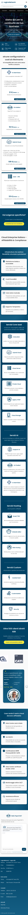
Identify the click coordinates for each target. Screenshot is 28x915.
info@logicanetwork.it (11, 896)
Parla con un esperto (14, 34)
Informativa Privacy (5, 908)
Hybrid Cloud (12, 10)
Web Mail (3, 904)
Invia (24, 849)
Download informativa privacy (17, 852)
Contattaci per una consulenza (14, 223)
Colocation (4, 10)
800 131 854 (9, 893)
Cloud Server (20, 10)
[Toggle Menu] (26, 2)
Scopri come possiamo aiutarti (14, 642)
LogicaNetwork (10, 2)
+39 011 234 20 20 (11, 890)
